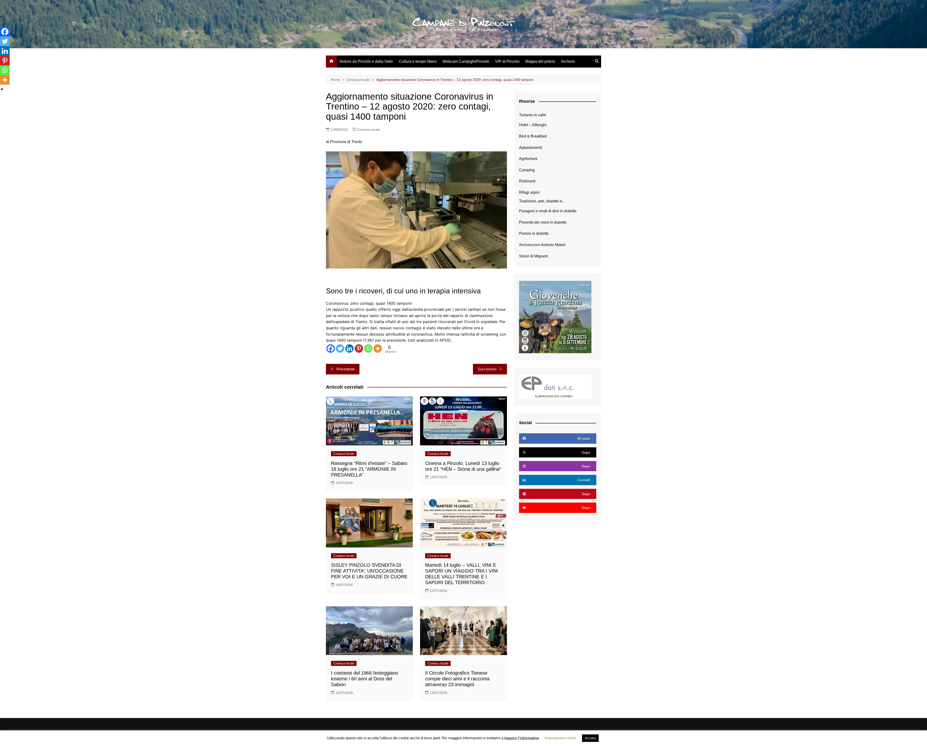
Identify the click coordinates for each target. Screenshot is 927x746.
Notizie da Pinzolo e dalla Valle (366, 61)
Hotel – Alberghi (533, 125)
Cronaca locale (368, 129)
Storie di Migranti (533, 256)
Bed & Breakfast (533, 136)
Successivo (487, 369)
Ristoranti (527, 181)
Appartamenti (530, 147)
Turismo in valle (532, 115)
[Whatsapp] (368, 348)
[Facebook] (330, 348)
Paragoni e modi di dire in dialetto (547, 211)
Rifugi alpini (529, 192)
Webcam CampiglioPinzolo (465, 61)
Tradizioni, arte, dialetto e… (542, 201)
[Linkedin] (349, 348)
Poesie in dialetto (534, 233)
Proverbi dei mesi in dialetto (543, 222)
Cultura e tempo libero (418, 61)
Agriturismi (528, 159)
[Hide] (2, 89)
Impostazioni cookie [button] (560, 738)
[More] (377, 348)
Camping (527, 170)
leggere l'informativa (521, 738)
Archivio (568, 61)
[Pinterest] (359, 348)
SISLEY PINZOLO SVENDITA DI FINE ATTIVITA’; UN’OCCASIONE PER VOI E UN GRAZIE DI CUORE (369, 570)
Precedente (346, 369)
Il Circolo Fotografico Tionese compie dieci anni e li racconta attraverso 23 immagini (457, 678)
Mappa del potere (540, 61)
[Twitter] (340, 348)
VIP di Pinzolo (507, 61)
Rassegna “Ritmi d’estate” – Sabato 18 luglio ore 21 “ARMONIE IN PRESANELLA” (369, 469)
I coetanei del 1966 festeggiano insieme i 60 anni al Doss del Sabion (364, 678)
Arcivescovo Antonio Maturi (542, 245)
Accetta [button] (590, 738)
